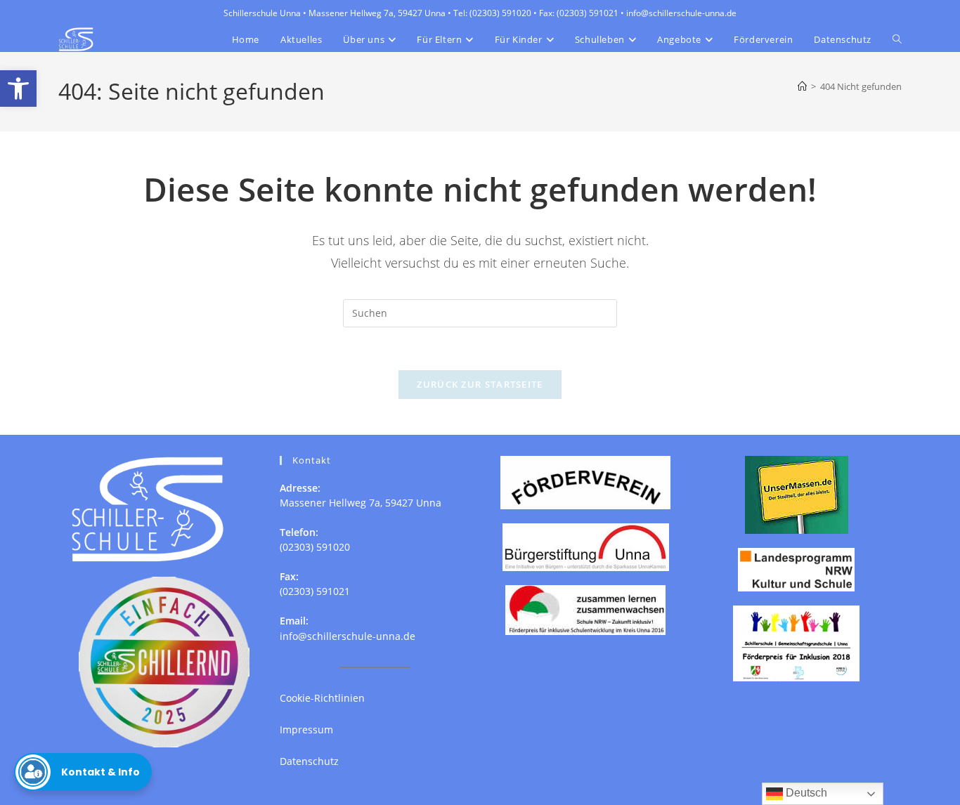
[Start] (802, 86)
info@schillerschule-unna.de (347, 636)
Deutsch (805, 793)
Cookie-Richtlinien (322, 698)
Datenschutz (309, 761)
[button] (18, 88)
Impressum (306, 729)
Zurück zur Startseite (480, 384)
